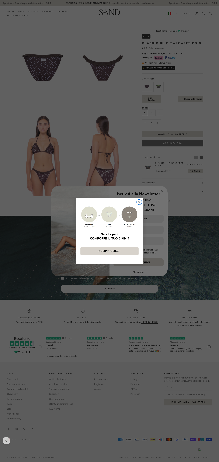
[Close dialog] (139, 202)
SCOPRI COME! (109, 251)
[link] (109, 216)
